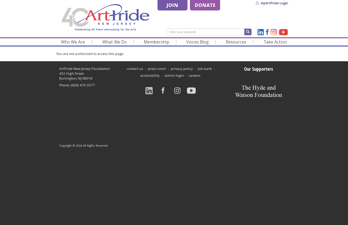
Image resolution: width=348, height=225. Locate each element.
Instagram (274, 32)
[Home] (105, 17)
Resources (236, 42)
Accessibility (150, 75)
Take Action (275, 42)
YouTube (283, 32)
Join (172, 5)
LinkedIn (261, 32)
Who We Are (73, 42)
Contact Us (135, 68)
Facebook (267, 32)
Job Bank (205, 68)
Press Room (157, 68)
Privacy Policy (182, 68)
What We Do (114, 42)
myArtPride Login (274, 3)
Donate (205, 5)
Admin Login (174, 75)
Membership (156, 42)
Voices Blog (197, 42)
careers (194, 75)
